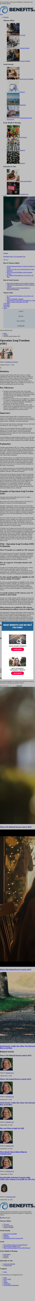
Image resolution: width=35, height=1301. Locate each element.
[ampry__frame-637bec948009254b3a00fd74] (17, 650)
